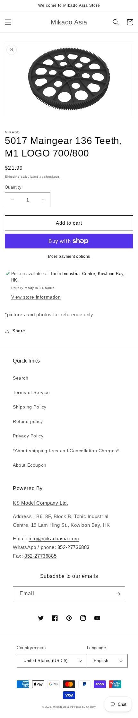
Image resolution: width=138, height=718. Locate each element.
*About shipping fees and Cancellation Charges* (66, 450)
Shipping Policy (30, 406)
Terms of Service (31, 392)
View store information (36, 297)
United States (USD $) (45, 660)
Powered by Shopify (83, 706)
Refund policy (28, 421)
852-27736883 (73, 547)
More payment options (69, 256)
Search (21, 378)
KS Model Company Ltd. (40, 503)
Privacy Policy (28, 435)
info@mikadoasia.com (54, 538)
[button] (8, 22)
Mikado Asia (61, 706)
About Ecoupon (30, 465)
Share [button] (18, 330)
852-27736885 (40, 556)
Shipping (12, 176)
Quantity (13, 187)
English (101, 660)
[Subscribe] (118, 593)
